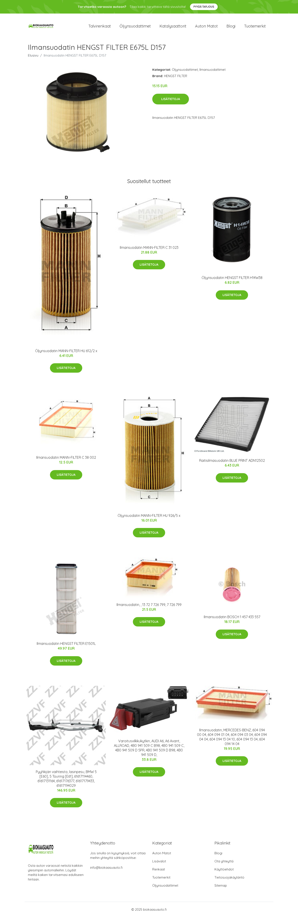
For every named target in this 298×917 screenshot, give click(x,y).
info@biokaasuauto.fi (106, 867)
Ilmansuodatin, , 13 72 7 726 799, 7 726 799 (149, 604)
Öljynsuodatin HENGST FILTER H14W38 (232, 277)
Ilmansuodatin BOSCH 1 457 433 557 (232, 617)
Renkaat (158, 869)
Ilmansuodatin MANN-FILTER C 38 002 (66, 457)
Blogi (230, 26)
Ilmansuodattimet (212, 69)
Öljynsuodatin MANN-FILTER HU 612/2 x (66, 351)
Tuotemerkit (255, 26)
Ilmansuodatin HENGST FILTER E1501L (66, 643)
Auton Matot (161, 853)
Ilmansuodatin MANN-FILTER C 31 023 (149, 247)
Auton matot (206, 26)
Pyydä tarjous (204, 6)
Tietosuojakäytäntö (229, 877)
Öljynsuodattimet (135, 26)
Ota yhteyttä (223, 861)
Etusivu (33, 55)
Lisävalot (159, 861)
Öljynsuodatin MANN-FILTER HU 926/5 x (149, 515)
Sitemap (220, 885)
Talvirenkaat (99, 26)
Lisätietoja (170, 99)
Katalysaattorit (172, 26)
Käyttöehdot (224, 869)
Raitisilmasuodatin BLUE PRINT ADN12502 (232, 460)
